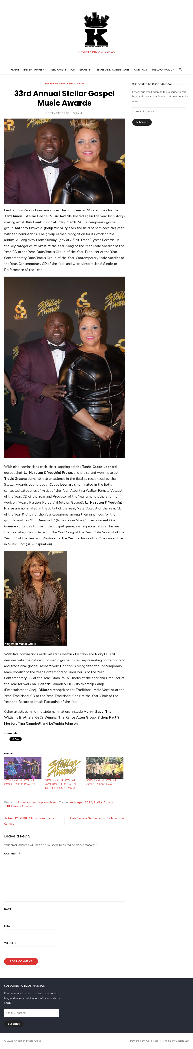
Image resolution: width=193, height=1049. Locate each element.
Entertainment (54, 83)
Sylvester (78, 113)
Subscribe (142, 122)
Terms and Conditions (112, 69)
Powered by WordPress (144, 1041)
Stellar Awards (103, 802)
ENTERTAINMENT (34, 69)
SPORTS (85, 69)
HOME (15, 69)
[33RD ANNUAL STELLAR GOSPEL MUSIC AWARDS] (105, 768)
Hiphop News (75, 83)
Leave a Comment (23, 806)
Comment (12, 853)
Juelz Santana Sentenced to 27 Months (95, 818)
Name (8, 909)
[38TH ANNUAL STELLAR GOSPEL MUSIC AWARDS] (22, 768)
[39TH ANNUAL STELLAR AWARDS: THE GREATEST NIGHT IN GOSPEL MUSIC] (64, 768)
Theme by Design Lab (176, 1041)
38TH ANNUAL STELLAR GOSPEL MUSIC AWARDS (19, 782)
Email (8, 926)
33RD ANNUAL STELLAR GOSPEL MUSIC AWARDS (101, 782)
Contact (141, 69)
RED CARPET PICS (63, 69)
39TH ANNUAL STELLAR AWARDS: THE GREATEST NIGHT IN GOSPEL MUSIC (61, 784)
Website (10, 943)
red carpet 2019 (81, 802)
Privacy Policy (163, 69)
